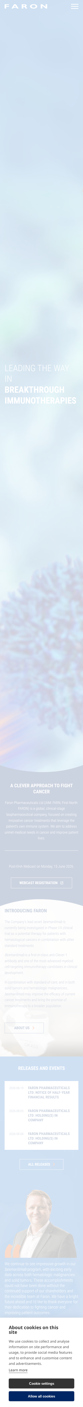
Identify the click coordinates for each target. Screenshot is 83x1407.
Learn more (18, 1370)
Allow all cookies (41, 1396)
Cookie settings (41, 1383)
